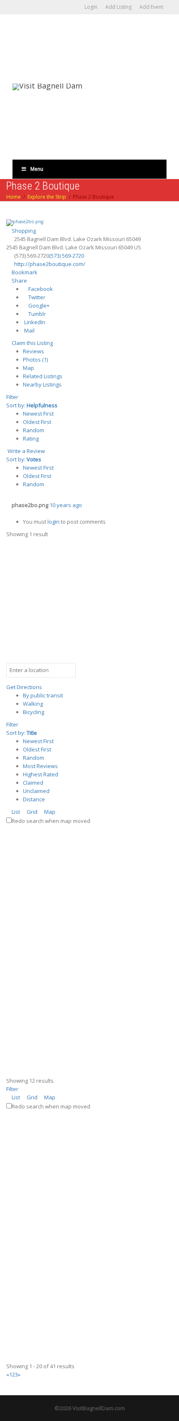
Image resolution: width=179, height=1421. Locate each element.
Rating (31, 438)
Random (33, 430)
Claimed (33, 782)
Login (91, 6)
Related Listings (42, 376)
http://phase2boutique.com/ (49, 264)
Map (28, 368)
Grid (31, 811)
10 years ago (66, 505)
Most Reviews (40, 766)
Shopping (23, 230)
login (53, 521)
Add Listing (118, 6)
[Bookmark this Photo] (8, 513)
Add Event (151, 6)
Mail (29, 330)
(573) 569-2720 (66, 255)
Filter (12, 397)
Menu (36, 168)
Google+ (38, 305)
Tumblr (36, 314)
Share (18, 280)
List (15, 811)
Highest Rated (40, 774)
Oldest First (37, 422)
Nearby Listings (42, 384)
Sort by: (31, 405)
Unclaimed (36, 791)
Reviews (33, 351)
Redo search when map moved (51, 821)
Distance (34, 799)
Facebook (40, 289)
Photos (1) (35, 359)
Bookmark (23, 272)
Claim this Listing (31, 343)
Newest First (38, 413)
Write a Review (25, 451)
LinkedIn (34, 322)
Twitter (36, 297)
